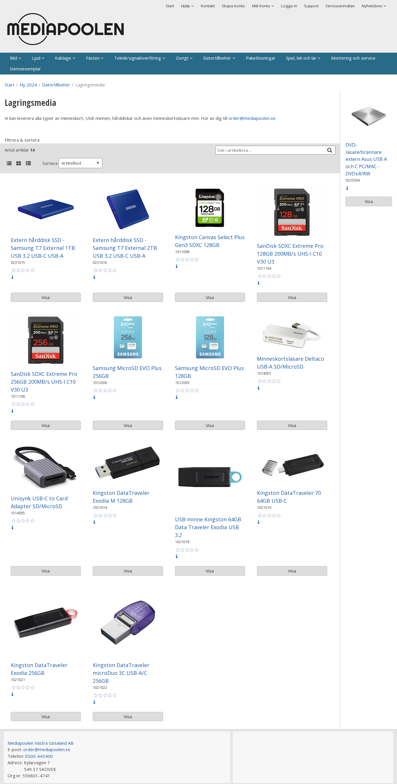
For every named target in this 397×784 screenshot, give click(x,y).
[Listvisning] (9, 163)
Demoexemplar (25, 69)
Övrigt (182, 58)
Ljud (36, 58)
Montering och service (353, 58)
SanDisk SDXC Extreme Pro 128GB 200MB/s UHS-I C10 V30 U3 (290, 253)
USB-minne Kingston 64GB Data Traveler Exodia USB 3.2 (208, 527)
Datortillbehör (217, 58)
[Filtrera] (329, 150)
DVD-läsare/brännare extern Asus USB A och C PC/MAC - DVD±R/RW (366, 159)
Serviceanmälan (340, 5)
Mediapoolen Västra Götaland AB (41, 743)
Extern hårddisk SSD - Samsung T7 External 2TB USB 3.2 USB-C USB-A (125, 248)
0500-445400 (39, 756)
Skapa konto (233, 5)
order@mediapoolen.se (252, 118)
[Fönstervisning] (18, 163)
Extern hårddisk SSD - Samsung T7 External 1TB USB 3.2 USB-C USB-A (43, 248)
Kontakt (208, 5)
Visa (46, 297)
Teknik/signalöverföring (137, 58)
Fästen (93, 58)
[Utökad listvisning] (28, 163)
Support (311, 5)
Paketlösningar (261, 58)
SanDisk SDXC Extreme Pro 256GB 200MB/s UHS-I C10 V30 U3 (44, 381)
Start (170, 5)
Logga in (289, 5)
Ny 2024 (28, 85)
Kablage (63, 58)
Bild (13, 58)
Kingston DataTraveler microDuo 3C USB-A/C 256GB (121, 673)
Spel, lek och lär (301, 58)
